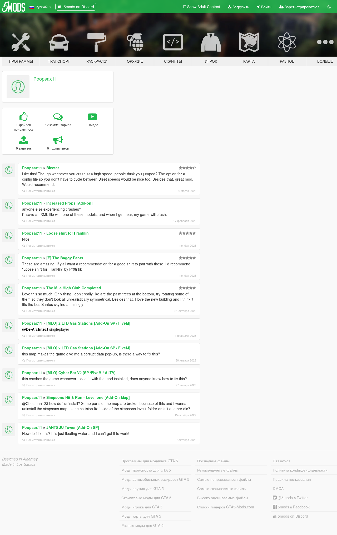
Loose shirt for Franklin (67, 233)
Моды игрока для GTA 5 (141, 506)
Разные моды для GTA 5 (142, 525)
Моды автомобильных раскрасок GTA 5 (155, 479)
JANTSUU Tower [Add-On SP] (72, 427)
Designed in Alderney (20, 459)
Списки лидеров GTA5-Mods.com (225, 506)
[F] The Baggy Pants (64, 257)
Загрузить (240, 6)
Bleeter (52, 167)
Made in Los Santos (18, 464)
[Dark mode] (329, 6)
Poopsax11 (45, 78)
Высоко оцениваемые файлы (222, 497)
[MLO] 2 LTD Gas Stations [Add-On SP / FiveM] (88, 323)
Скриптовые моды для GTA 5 (146, 497)
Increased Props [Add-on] (69, 203)
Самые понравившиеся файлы (224, 479)
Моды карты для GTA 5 (141, 516)
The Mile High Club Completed (73, 287)
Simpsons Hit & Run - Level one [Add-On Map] (88, 397)
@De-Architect (35, 329)
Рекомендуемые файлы (218, 470)
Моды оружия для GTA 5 (142, 488)
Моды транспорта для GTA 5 (146, 470)
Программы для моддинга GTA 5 (149, 460)
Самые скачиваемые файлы (221, 488)
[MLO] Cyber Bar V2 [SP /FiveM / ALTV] (81, 372)
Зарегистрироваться (302, 6)
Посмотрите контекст (40, 191)
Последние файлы (213, 460)
